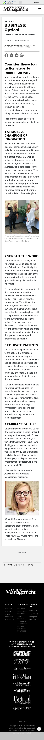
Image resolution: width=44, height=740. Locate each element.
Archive (8, 611)
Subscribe (21, 608)
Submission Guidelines (22, 612)
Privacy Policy (22, 721)
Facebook (33, 611)
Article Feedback (9, 615)
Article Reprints (20, 618)
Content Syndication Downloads (22, 629)
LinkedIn (32, 620)
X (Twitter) (33, 614)
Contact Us (9, 620)
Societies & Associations (22, 623)
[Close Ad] (39, 729)
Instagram (33, 617)
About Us (8, 608)
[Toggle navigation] (39, 9)
